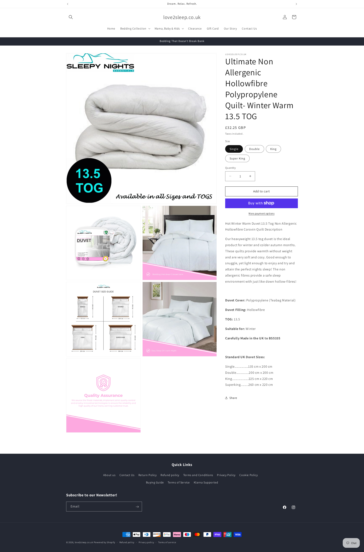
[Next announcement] (296, 4)
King (273, 149)
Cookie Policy (248, 475)
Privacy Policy (226, 475)
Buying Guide (155, 482)
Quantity (230, 168)
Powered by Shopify (104, 542)
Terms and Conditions (198, 475)
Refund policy (170, 475)
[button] (70, 17)
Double (254, 149)
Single (234, 149)
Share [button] (233, 397)
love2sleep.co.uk (84, 542)
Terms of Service (179, 482)
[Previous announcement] (67, 4)
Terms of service (167, 542)
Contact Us (126, 475)
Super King (237, 158)
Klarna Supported (206, 482)
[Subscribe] (137, 507)
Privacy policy (146, 542)
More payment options (261, 213)
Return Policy (147, 475)
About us (109, 475)
